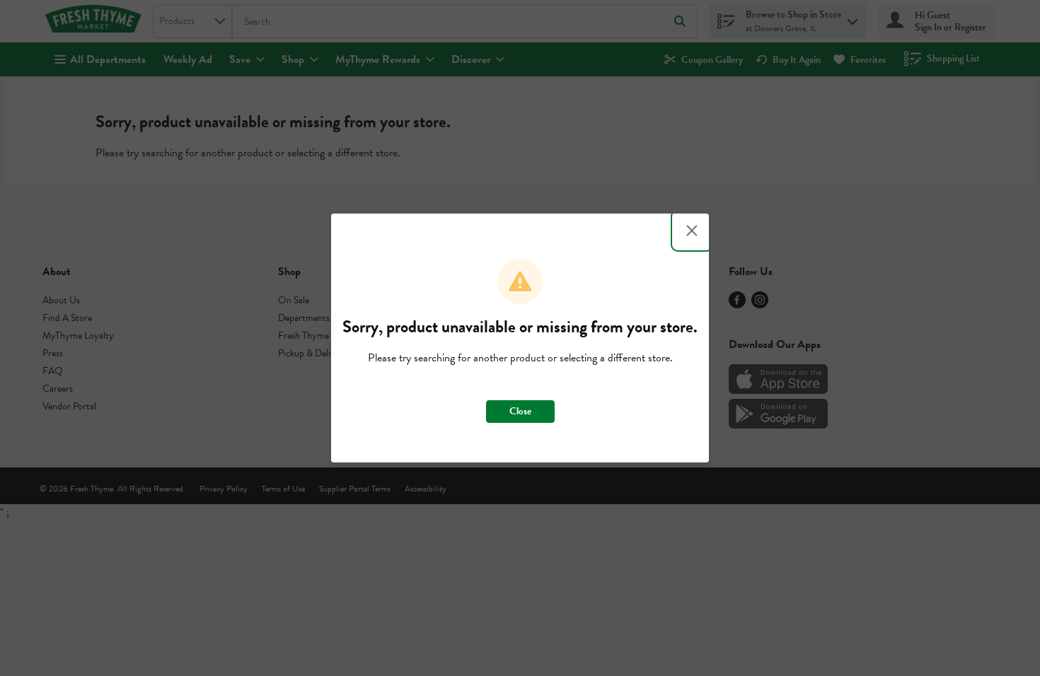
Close (520, 411)
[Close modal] (692, 230)
